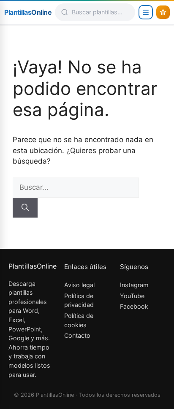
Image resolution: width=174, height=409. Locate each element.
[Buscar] (25, 208)
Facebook (134, 306)
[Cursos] (163, 12)
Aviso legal (79, 284)
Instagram (134, 284)
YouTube (132, 295)
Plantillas (28, 12)
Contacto (77, 335)
